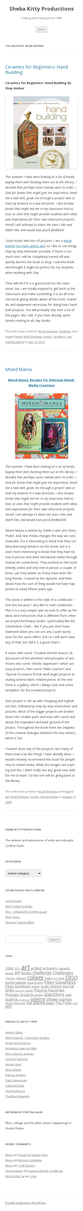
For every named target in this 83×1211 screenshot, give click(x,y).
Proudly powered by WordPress (25, 1203)
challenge (42, 973)
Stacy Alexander (16, 1080)
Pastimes (65, 331)
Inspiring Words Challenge (45, 1171)
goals (45, 986)
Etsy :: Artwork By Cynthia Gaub (26, 912)
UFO (75, 1003)
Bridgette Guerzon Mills (21, 1048)
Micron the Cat (15, 1176)
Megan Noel (13, 1064)
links (9, 990)
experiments (35, 982)
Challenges (63, 972)
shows (52, 999)
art (7, 797)
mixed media (49, 797)
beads (9, 973)
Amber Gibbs (14, 1032)
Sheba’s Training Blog (19, 922)
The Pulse (63, 1002)
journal (68, 986)
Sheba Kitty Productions (42, 8)
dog (55, 978)
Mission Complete (30, 1160)
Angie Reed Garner (18, 1043)
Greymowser (14, 1171)
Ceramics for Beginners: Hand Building (36, 69)
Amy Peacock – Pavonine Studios (27, 1038)
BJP (17, 972)
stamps (65, 999)
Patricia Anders (15, 1075)
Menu (41, 29)
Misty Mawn (13, 1070)
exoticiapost (15, 982)
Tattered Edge (14, 1086)
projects (26, 994)
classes (21, 978)
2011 (17, 968)
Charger (10, 978)
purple (38, 995)
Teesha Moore (15, 1091)
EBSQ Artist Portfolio (18, 906)
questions (54, 994)
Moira (9, 1155)
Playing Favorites (49, 990)
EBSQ (72, 977)
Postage (12, 994)
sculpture (24, 999)
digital (48, 978)
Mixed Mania (18, 369)
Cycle (33, 1176)
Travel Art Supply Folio (33, 1155)
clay (69, 337)
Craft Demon (26, 1166)
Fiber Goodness (60, 982)
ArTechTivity (13, 901)
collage (35, 977)
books (48, 337)
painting (20, 990)
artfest (36, 968)
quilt (68, 995)
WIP (8, 1006)
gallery (36, 986)
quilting (11, 999)
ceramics (59, 337)
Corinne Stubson (16, 1059)
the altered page (40, 1002)
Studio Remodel (15, 1003)
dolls (61, 978)
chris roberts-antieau (19, 1054)
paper (29, 990)
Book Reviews (48, 331)
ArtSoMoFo (50, 968)
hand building (14, 342)
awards (64, 968)
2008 (9, 968)
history (56, 986)
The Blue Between (17, 1096)
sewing (38, 999)
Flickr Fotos (12, 917)
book (18, 337)
